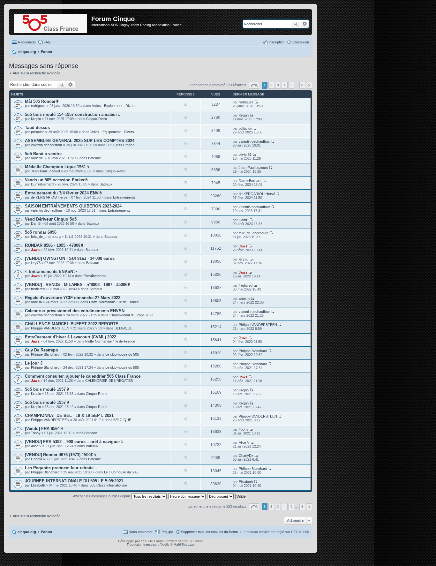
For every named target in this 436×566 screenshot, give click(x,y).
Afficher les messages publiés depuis (102, 496)
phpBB (146, 541)
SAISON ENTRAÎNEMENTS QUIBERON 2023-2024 (73, 206)
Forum (46, 532)
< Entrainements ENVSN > (51, 271)
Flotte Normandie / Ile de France (114, 302)
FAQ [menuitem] (47, 42)
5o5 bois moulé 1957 (45, 389)
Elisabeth (38, 485)
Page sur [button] (254, 85)
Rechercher (295, 24)
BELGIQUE (123, 328)
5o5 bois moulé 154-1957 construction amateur (71, 114)
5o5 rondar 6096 (40, 232)
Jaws (35, 250)
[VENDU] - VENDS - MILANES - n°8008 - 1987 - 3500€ (76, 284)
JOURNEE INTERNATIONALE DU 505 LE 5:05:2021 (74, 481)
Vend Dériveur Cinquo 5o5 (51, 219)
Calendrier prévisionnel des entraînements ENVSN (74, 310)
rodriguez (38, 106)
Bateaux (94, 158)
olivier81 (37, 158)
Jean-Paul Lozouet (45, 171)
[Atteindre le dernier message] (256, 102)
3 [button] (278, 85)
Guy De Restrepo (41, 350)
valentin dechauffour (46, 145)
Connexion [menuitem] (300, 42)
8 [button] (302, 85)
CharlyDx (38, 459)
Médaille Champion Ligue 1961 (55, 166)
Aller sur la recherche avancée (36, 73)
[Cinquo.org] (51, 22)
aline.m (36, 302)
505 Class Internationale (108, 485)
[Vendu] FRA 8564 (42, 428)
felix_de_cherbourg (46, 236)
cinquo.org (27, 532)
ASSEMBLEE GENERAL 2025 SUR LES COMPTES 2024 (79, 140)
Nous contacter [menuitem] (141, 532)
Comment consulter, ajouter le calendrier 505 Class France (82, 376)
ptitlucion (37, 132)
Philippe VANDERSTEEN (50, 328)
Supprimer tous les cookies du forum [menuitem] (209, 532)
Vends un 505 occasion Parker (55, 179)
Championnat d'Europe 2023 (131, 315)
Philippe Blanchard (45, 354)
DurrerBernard (42, 184)
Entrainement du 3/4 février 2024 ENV (62, 193)
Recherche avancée (304, 24)
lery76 (36, 263)
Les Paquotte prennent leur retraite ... (62, 467)
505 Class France (120, 145)
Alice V (36, 446)
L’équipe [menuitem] (167, 532)
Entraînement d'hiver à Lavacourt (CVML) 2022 (70, 337)
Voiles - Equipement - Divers (114, 106)
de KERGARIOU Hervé (49, 197)
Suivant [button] (309, 85)
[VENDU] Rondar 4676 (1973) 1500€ (59, 454)
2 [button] (271, 85)
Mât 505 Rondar (40, 101)
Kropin (36, 119)
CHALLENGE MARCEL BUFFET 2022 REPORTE (71, 323)
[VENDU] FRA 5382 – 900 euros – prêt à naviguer (72, 441)
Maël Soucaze (184, 544)
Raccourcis (27, 42)
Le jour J (33, 363)
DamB (36, 223)
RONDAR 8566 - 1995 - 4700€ (52, 245)
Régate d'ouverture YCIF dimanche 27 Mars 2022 (72, 297)
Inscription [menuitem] (276, 42)
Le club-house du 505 (122, 354)
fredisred (38, 289)
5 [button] (291, 85)
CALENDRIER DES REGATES (109, 380)
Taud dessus (37, 127)
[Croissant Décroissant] (220, 496)
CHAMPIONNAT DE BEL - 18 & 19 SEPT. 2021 (69, 415)
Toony (36, 433)
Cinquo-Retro (96, 119)
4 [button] (285, 85)
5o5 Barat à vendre (43, 153)
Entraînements (124, 197)
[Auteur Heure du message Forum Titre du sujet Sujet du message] (187, 496)
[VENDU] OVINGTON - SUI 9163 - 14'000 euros (70, 258)
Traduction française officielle (148, 544)
